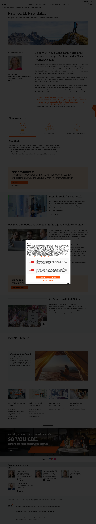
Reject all (54, 277)
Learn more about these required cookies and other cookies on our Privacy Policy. (42, 256)
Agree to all (42, 277)
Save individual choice (48, 280)
